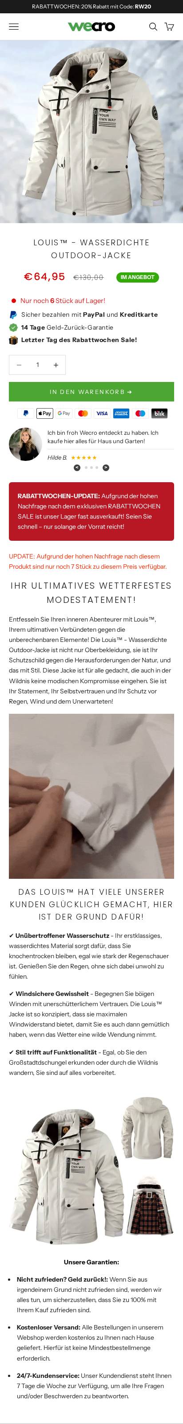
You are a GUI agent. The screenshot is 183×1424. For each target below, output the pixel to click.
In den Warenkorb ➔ (91, 391)
